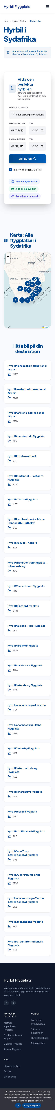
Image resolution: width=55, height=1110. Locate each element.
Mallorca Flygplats (13, 1044)
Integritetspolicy (12, 1066)
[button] (28, 284)
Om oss (7, 1071)
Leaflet (47, 327)
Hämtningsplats (18, 107)
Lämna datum (17, 139)
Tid (31, 123)
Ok (18, 1105)
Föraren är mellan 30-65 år (27, 169)
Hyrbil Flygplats (17, 6)
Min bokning (10, 1076)
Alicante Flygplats (12, 1049)
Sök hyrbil (27, 159)
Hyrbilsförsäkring (39, 1038)
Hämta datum (17, 123)
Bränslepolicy (38, 1043)
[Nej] (51, 1098)
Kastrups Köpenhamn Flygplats (10, 1026)
